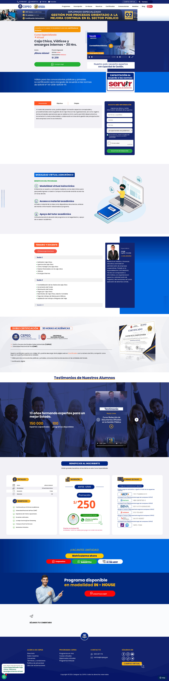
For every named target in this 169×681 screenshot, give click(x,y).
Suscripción (78, 6)
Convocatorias (123, 6)
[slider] (100, 57)
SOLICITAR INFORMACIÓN (119, 151)
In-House (89, 6)
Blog (143, 6)
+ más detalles (126, 256)
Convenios (31, 658)
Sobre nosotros (33, 656)
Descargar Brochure (47, 251)
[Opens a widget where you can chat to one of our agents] (162, 678)
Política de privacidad (35, 663)
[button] (136, 420)
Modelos (135, 6)
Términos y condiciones (36, 661)
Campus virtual (129, 2)
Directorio (31, 653)
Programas (66, 6)
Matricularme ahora (84, 555)
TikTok (44, 2)
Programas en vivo (66, 653)
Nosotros (99, 6)
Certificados (110, 6)
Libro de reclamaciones (36, 665)
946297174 (34, 2)
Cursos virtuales (65, 656)
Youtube (53, 2)
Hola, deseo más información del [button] (13, 668)
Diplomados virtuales (67, 658)
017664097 (23, 2)
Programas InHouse (66, 661)
